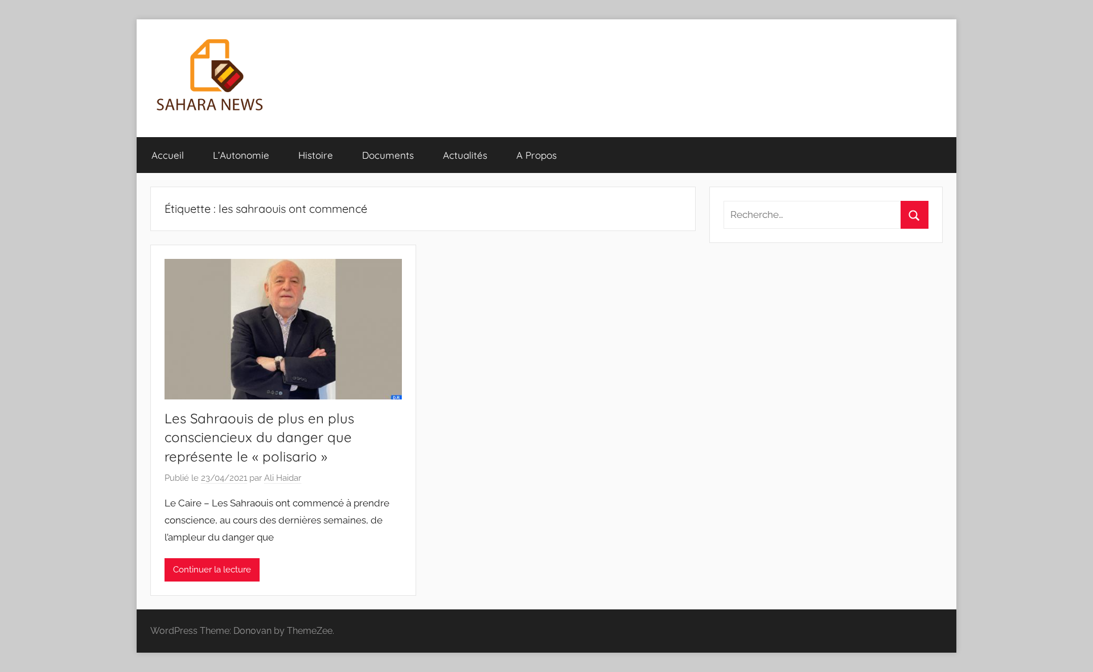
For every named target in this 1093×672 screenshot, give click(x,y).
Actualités (465, 155)
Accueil (167, 155)
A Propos (536, 155)
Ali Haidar (282, 478)
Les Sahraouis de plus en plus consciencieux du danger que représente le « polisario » (259, 437)
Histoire (315, 155)
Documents (388, 155)
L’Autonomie (241, 155)
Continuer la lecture (212, 569)
